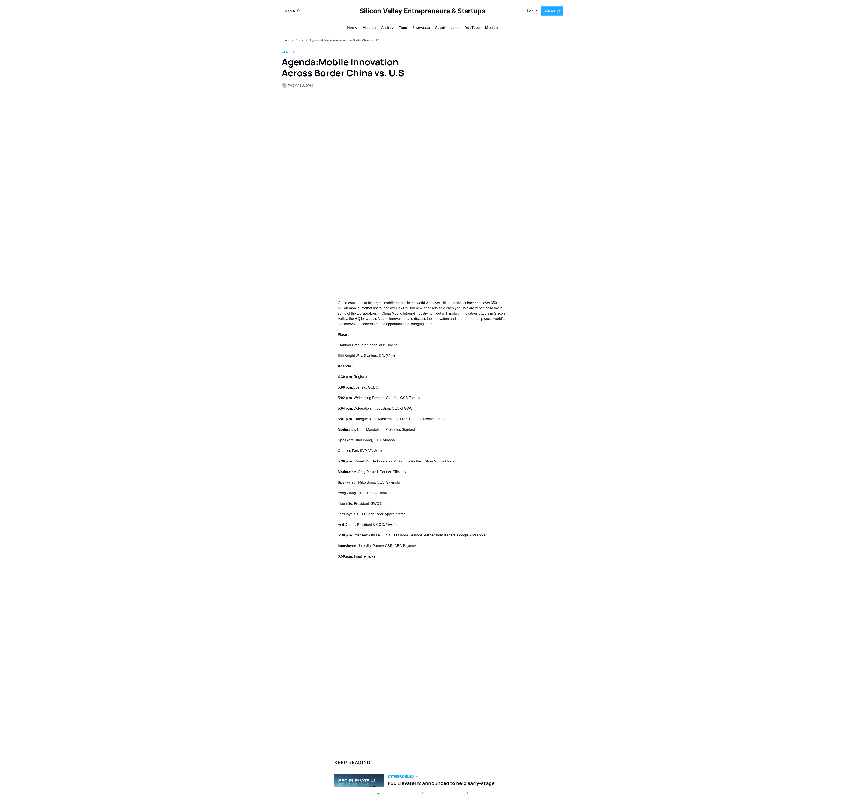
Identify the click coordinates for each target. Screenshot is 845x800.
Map (390, 356)
